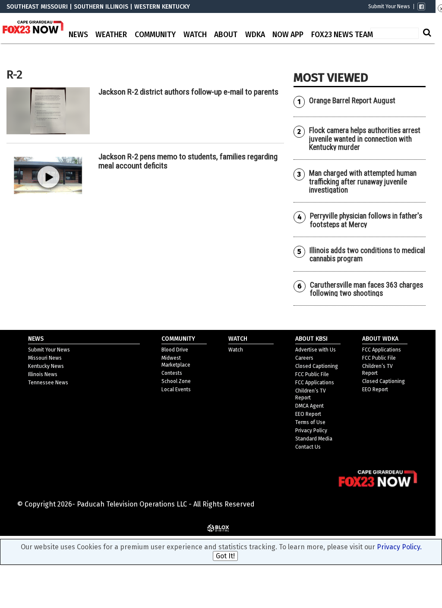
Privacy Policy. (399, 547)
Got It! (225, 556)
